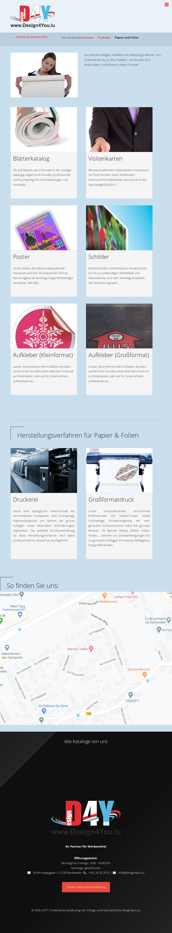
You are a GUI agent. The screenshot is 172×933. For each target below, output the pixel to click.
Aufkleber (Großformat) (118, 355)
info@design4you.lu (131, 873)
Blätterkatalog (31, 158)
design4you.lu (131, 910)
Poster (21, 257)
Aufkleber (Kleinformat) (43, 355)
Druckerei (25, 499)
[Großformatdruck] (119, 470)
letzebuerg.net (75, 910)
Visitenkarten (105, 158)
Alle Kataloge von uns (86, 741)
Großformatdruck (111, 499)
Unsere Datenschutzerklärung (86, 887)
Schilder (98, 257)
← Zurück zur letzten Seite (30, 36)
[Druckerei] (44, 470)
